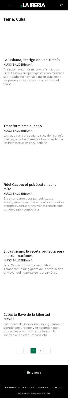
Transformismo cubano (22, 126)
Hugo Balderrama (17, 64)
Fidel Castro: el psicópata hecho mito (29, 186)
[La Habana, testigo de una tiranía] (34, 40)
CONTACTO (58, 388)
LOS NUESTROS (12, 388)
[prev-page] (19, 350)
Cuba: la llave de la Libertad (26, 314)
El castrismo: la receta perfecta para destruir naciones (33, 253)
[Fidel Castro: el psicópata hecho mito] (34, 165)
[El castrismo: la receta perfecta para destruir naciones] (34, 232)
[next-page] (48, 350)
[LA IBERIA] (33, 5)
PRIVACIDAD (43, 388)
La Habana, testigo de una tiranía (31, 60)
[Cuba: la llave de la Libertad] (34, 295)
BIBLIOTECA (29, 388)
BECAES (8, 319)
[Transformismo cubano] (34, 106)
